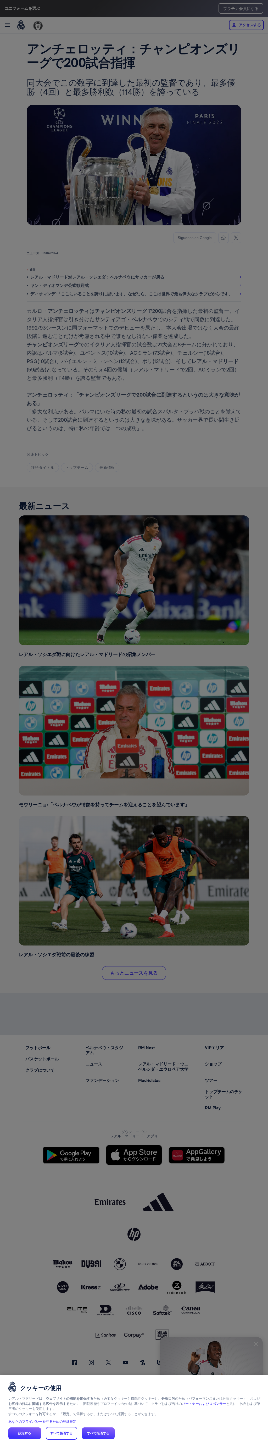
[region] (134, 1410)
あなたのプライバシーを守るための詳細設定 (42, 1421)
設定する (24, 1433)
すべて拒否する (62, 1433)
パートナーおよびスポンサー (204, 1404)
